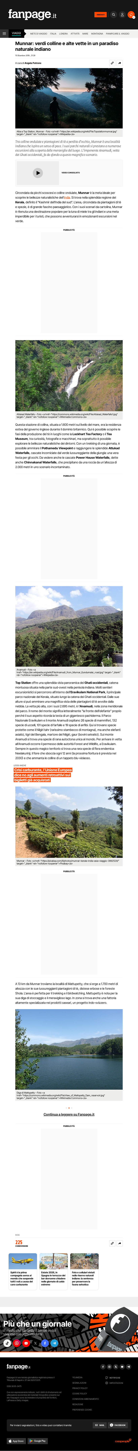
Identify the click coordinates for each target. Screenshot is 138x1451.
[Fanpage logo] (28, 14)
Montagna (97, 33)
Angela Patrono (33, 63)
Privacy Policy (80, 1388)
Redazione (77, 1404)
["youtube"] (26, 1343)
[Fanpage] (18, 1366)
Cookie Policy (79, 1393)
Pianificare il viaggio (117, 33)
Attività (75, 33)
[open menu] (4, 33)
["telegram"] (54, 1343)
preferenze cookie (82, 1409)
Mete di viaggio (38, 33)
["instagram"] (17, 1343)
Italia (53, 33)
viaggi (16, 33)
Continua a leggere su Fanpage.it (69, 1114)
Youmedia (77, 1377)
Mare (85, 33)
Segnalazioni (79, 1383)
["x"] (35, 1343)
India (67, 197)
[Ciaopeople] (123, 1441)
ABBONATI (101, 15)
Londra (63, 33)
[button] (120, 63)
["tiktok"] (7, 1343)
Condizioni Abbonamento (85, 1399)
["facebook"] (45, 1343)
